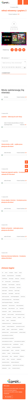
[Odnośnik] (16, 67)
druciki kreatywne (15, 281)
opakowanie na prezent (17, 323)
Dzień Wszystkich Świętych (7, 302)
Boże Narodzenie (10, 275)
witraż (8, 359)
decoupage (11, 278)
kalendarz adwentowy (17, 311)
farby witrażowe (11, 308)
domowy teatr (8, 281)
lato (23, 317)
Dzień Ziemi (16, 302)
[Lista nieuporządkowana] (11, 67)
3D (2, 272)
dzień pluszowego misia (6, 299)
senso (12, 350)
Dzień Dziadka (5, 287)
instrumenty (4, 311)
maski (7, 320)
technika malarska (15, 353)
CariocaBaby (18, 275)
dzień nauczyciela (5, 296)
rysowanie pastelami (16, 347)
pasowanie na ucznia (20, 326)
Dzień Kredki (17, 290)
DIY (2, 281)
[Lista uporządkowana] (10, 67)
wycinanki (13, 359)
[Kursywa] (4, 67)
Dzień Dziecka (12, 287)
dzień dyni (18, 284)
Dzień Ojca (23, 296)
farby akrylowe (12, 305)
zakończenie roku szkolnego (18, 365)
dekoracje (17, 278)
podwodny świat (5, 332)
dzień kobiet (4, 290)
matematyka (13, 320)
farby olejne (4, 308)
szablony (4, 353)
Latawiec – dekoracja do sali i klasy (11, 116)
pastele (3, 329)
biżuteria (3, 275)
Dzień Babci (4, 284)
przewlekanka (16, 344)
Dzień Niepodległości (15, 296)
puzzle (21, 344)
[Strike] (8, 67)
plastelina (21, 329)
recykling (8, 347)
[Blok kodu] (15, 67)
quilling (3, 347)
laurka (3, 320)
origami (3, 326)
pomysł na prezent (14, 332)
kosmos (14, 317)
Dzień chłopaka (11, 284)
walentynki (16, 356)
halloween (22, 308)
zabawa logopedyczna (6, 365)
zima (9, 368)
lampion (19, 317)
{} (18, 67)
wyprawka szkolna (5, 362)
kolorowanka (8, 317)
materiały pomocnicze (6, 323)
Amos (6, 272)
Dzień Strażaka (16, 299)
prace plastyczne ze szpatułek (8, 338)
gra (17, 308)
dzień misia (17, 293)
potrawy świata (22, 332)
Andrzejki (11, 272)
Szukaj (20, 2)
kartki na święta (11, 314)
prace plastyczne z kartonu (7, 341)
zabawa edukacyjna (15, 362)
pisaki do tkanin (14, 329)
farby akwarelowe (19, 305)
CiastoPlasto (4, 278)
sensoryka (17, 350)
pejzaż (8, 329)
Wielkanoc (22, 356)
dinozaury (23, 278)
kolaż (3, 317)
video (11, 356)
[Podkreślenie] (6, 67)
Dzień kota (11, 290)
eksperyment (4, 305)
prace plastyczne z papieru (19, 341)
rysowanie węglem (5, 350)
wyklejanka (19, 359)
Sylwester (23, 350)
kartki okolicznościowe (20, 314)
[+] (20, 67)
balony (16, 272)
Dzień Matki (11, 293)
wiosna (3, 359)
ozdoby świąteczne (10, 326)
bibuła (20, 272)
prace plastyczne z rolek (6, 344)
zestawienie (4, 368)
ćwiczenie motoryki (16, 368)
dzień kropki (4, 293)
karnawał (4, 314)
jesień (10, 311)
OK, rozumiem (8, 396)
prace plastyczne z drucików (7, 335)
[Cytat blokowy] (13, 67)
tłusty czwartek (5, 356)
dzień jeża (19, 287)
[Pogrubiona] (3, 67)
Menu (25, 2)
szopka (8, 353)
